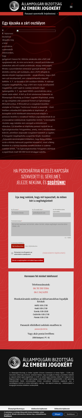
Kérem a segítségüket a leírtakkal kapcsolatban (27, 260)
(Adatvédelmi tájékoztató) (53, 253)
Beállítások (8, 416)
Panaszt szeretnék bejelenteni (40, 13)
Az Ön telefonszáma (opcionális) (59, 210)
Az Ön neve (15, 209)
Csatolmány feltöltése (17, 243)
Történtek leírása (16, 221)
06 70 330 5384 (41, 288)
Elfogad (57, 414)
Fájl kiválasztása (17, 246)
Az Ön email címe (37, 209)
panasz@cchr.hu (41, 329)
